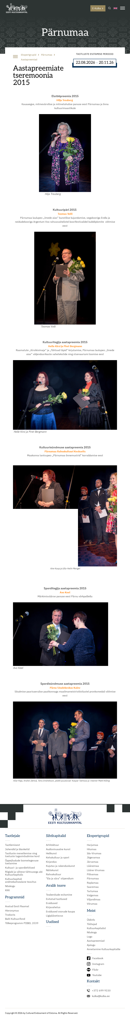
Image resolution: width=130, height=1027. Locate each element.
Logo (89, 936)
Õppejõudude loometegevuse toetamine (22, 862)
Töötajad (92, 924)
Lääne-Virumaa (95, 870)
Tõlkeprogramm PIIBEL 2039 (21, 923)
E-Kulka (96, 8)
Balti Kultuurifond (15, 918)
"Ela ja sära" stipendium (60, 878)
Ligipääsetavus (54, 915)
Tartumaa (92, 891)
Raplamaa (92, 882)
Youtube (97, 975)
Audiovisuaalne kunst (58, 849)
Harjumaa (92, 844)
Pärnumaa (93, 878)
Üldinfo (91, 919)
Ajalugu (91, 945)
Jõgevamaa (93, 857)
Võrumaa (92, 903)
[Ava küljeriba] (15, 56)
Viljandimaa (93, 899)
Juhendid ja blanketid (17, 849)
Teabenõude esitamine (59, 894)
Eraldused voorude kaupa (60, 911)
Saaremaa (93, 886)
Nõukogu (10, 886)
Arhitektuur (52, 844)
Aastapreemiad (95, 940)
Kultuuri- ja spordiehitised (20, 867)
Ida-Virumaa (94, 853)
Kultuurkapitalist (96, 928)
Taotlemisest (12, 844)
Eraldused (51, 903)
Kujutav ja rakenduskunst (60, 865)
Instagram (98, 963)
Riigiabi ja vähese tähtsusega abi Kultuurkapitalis (23, 873)
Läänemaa (93, 865)
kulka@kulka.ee (101, 996)
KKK (7, 890)
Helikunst (51, 853)
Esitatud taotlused (56, 898)
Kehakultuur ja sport (57, 857)
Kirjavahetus (53, 907)
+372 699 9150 (101, 990)
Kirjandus (51, 861)
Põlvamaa (92, 874)
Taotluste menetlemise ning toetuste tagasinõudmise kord (22, 855)
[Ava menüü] (122, 8)
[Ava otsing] (109, 8)
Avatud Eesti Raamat (17, 906)
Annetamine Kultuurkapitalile (103, 949)
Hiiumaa (91, 849)
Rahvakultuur (53, 874)
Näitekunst (52, 870)
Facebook (97, 958)
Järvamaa (92, 861)
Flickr (95, 969)
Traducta (10, 914)
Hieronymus (12, 910)
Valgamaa (92, 895)
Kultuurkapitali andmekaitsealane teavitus (20, 880)
